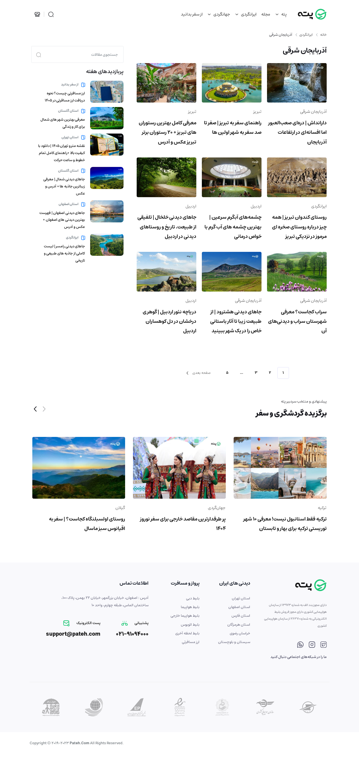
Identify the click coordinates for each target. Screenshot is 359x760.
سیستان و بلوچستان (234, 642)
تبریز (257, 111)
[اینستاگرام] (312, 645)
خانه (323, 35)
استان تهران (70, 137)
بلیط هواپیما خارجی (185, 616)
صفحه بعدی (201, 373)
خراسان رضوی (240, 633)
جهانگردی (221, 14)
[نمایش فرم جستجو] (51, 14)
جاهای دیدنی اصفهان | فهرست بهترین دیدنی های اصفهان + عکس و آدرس (62, 220)
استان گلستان (68, 111)
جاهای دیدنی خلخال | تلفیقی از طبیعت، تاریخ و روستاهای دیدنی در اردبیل (166, 227)
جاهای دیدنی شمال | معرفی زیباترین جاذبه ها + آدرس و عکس (64, 186)
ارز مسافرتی (190, 642)
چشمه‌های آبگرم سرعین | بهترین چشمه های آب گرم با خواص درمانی (232, 227)
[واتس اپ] (300, 645)
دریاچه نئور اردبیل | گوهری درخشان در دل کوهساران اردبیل (169, 321)
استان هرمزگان (238, 624)
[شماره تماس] (38, 14)
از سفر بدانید (192, 14)
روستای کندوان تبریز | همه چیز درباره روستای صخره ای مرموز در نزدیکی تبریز (299, 227)
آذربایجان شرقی (313, 111)
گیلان (120, 507)
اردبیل (256, 206)
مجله (265, 14)
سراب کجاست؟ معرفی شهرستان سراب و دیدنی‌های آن (297, 321)
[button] (35, 410)
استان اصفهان (69, 204)
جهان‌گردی (216, 507)
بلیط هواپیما (190, 607)
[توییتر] (323, 645)
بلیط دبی (192, 598)
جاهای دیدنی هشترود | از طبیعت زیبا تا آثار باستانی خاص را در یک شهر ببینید (235, 321)
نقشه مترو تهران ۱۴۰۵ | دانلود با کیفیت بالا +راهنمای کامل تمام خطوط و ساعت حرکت (61, 153)
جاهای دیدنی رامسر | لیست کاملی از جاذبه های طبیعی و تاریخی (64, 253)
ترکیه (322, 507)
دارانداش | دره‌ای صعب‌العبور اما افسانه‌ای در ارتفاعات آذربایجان (297, 132)
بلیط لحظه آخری (187, 633)
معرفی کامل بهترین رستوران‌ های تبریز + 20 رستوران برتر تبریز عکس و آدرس (167, 132)
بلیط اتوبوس (190, 624)
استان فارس (241, 616)
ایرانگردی (248, 14)
